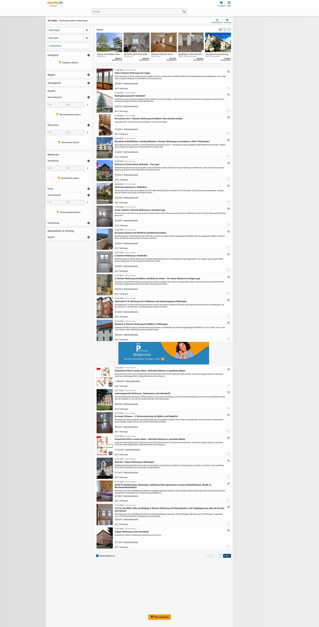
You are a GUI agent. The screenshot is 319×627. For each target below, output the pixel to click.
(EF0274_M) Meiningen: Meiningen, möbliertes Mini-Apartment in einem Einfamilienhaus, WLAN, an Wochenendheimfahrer (163, 486)
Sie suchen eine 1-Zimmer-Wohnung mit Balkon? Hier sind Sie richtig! (148, 118)
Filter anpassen (161, 617)
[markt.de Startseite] (55, 2)
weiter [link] (226, 556)
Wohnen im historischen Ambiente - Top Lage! (137, 164)
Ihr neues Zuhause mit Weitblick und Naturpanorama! (140, 232)
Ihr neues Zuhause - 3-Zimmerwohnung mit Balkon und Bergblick (146, 416)
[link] (109, 47)
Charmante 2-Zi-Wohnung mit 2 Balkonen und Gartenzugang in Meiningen (151, 301)
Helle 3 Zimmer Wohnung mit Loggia (132, 73)
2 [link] (220, 556)
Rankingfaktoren (107, 556)
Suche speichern (217, 22)
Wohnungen (54, 30)
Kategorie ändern (70, 62)
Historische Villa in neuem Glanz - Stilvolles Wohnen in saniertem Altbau (150, 370)
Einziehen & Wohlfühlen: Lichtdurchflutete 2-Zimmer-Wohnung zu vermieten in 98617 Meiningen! (162, 141)
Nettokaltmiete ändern (70, 114)
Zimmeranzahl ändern (70, 212)
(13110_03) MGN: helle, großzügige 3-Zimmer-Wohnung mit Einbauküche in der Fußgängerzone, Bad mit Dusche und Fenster (169, 509)
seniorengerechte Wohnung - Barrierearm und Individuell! (142, 393)
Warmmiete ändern (70, 142)
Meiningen (53, 38)
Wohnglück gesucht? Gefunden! (130, 96)
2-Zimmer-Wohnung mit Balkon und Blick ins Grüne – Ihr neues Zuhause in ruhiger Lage (157, 278)
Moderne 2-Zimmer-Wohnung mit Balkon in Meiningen (141, 324)
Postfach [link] (221, 6)
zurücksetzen (55, 45)
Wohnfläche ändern (70, 178)
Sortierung (227, 22)
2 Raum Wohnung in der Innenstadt (132, 531)
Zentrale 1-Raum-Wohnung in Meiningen (134, 462)
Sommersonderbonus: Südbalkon (131, 187)
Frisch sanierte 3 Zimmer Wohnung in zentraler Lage (140, 210)
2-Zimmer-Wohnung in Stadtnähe (131, 255)
